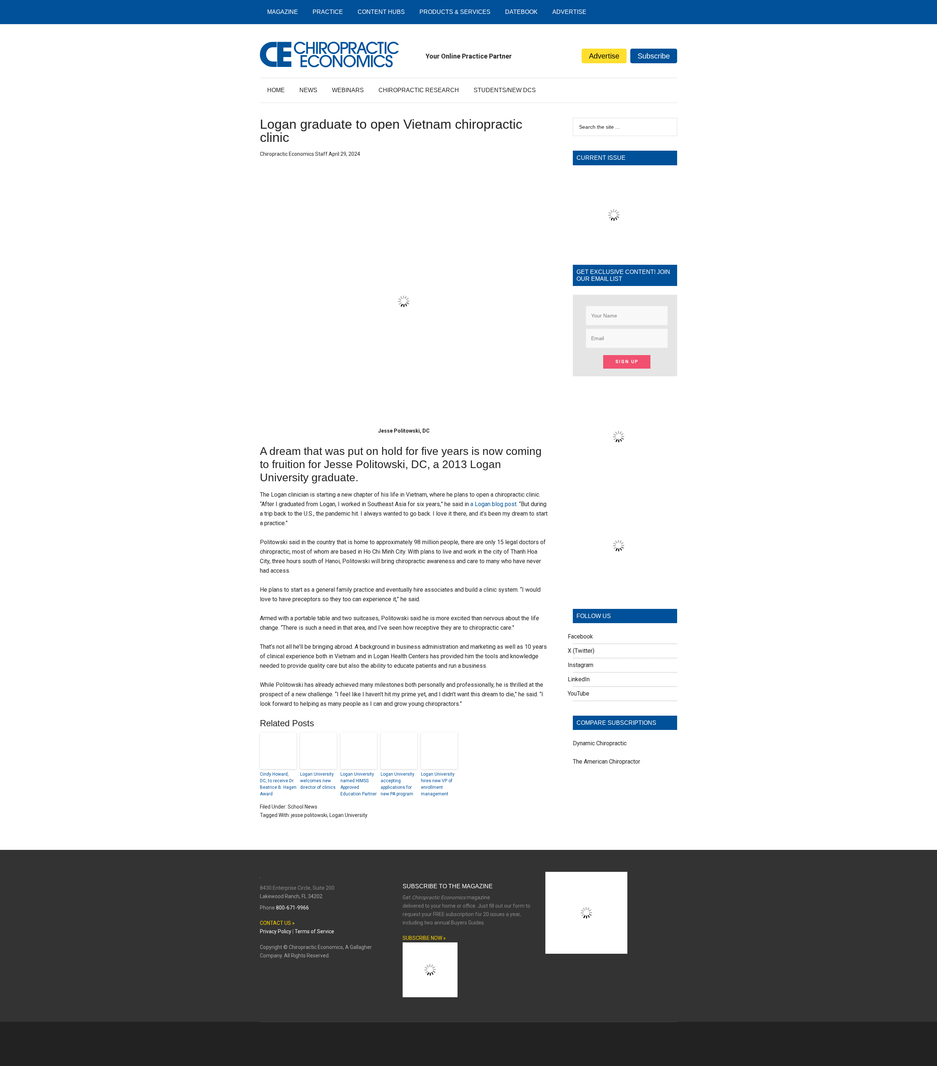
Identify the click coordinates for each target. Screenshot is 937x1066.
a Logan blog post (493, 504)
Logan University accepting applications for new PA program (397, 784)
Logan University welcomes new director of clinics (318, 781)
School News (302, 807)
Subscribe (654, 56)
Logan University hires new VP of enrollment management (438, 784)
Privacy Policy (275, 931)
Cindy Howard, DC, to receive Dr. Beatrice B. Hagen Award (278, 784)
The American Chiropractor (606, 761)
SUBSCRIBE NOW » (424, 938)
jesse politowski (309, 815)
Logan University (348, 815)
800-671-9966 (292, 908)
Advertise (604, 56)
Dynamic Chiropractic (600, 743)
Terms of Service (314, 931)
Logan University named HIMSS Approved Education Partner (358, 784)
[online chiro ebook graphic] (618, 480)
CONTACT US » (277, 923)
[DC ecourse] (618, 589)
